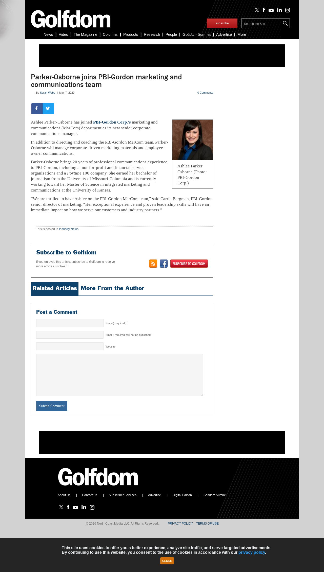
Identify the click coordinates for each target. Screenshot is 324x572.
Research (152, 34)
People (171, 34)
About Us (64, 495)
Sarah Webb (47, 92)
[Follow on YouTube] (270, 11)
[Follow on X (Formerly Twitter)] (256, 11)
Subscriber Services (122, 495)
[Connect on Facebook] (164, 263)
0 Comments (205, 92)
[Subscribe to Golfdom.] (189, 263)
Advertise (224, 34)
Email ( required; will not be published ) (129, 334)
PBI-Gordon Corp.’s (112, 122)
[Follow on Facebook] (263, 11)
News (48, 34)
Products (130, 34)
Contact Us (89, 495)
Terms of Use (207, 523)
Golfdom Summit (215, 495)
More (241, 34)
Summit (197, 34)
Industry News (68, 229)
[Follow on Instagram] (286, 11)
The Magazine (85, 34)
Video (63, 34)
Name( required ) (116, 323)
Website (110, 346)
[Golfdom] (98, 488)
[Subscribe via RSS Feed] (153, 263)
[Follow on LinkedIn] (278, 11)
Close (167, 560)
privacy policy (251, 552)
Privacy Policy (180, 523)
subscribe (222, 23)
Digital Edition (182, 495)
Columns (110, 34)
